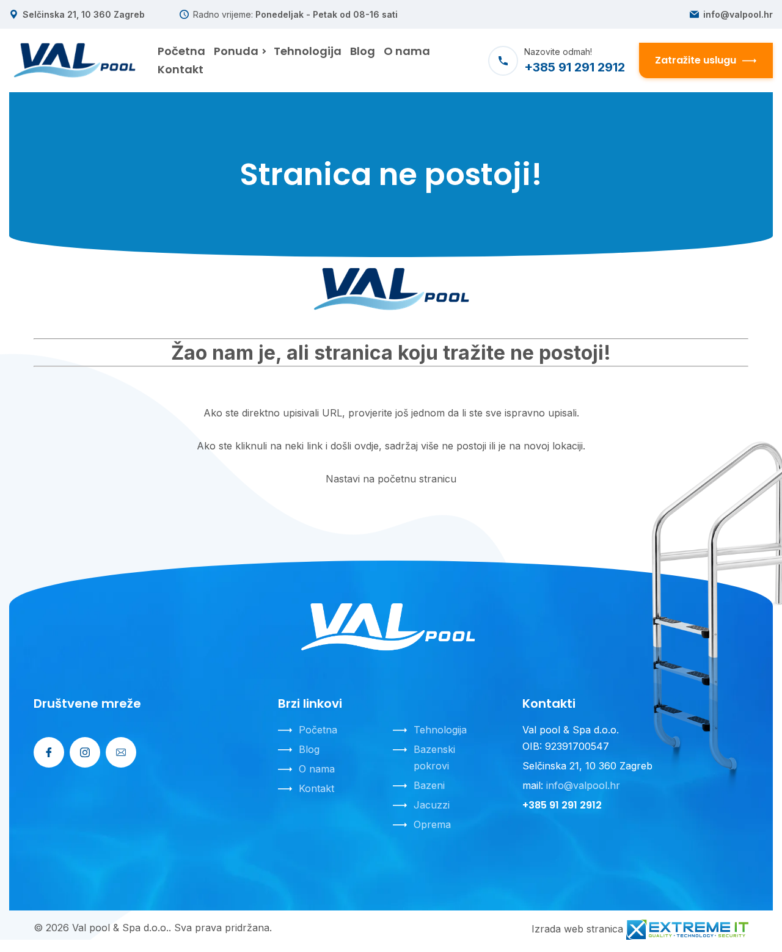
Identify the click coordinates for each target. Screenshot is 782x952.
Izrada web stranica (577, 929)
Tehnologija (440, 730)
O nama (317, 769)
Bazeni (429, 785)
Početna (318, 730)
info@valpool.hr (738, 14)
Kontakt (316, 788)
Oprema (432, 824)
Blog (309, 749)
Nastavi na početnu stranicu (391, 479)
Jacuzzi (432, 805)
